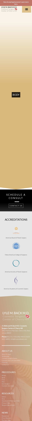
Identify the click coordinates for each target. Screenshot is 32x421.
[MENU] (27, 9)
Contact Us (5, 364)
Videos (4, 397)
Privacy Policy (6, 403)
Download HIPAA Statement (10, 401)
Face (3, 379)
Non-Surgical (6, 384)
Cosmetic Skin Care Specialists (11, 360)
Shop (3, 399)
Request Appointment (8, 405)
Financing (4, 362)
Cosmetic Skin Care (8, 386)
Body (3, 377)
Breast (4, 375)
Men (3, 382)
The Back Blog (6, 420)
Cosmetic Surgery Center (9, 358)
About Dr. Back (6, 354)
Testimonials (5, 356)
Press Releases (6, 418)
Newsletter (5, 416)
